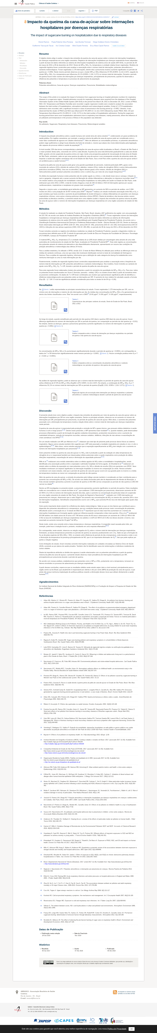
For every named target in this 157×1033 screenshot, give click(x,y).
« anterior (55, 11)
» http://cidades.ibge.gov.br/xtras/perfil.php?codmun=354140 (64, 744)
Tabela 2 (59, 326)
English (141, 2)
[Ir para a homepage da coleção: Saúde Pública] (21, 3)
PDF (96, 11)
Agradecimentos (24, 71)
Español (132, 2)
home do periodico (24, 11)
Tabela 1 (47, 289)
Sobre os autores (119, 45)
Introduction (23, 60)
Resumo (21, 53)
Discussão (23, 68)
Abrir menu (16, 4)
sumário (42, 11)
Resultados (23, 66)
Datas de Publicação (25, 76)
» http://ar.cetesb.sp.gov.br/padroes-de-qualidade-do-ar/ (62, 762)
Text (20, 58)
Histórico (21, 78)
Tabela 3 (104, 353)
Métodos (22, 63)
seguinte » (81, 11)
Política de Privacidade (116, 1029)
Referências (22, 73)
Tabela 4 (130, 385)
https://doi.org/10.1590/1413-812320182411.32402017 (92, 17)
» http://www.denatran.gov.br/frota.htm (56, 864)
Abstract (21, 55)
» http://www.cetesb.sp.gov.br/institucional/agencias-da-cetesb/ (65, 753)
